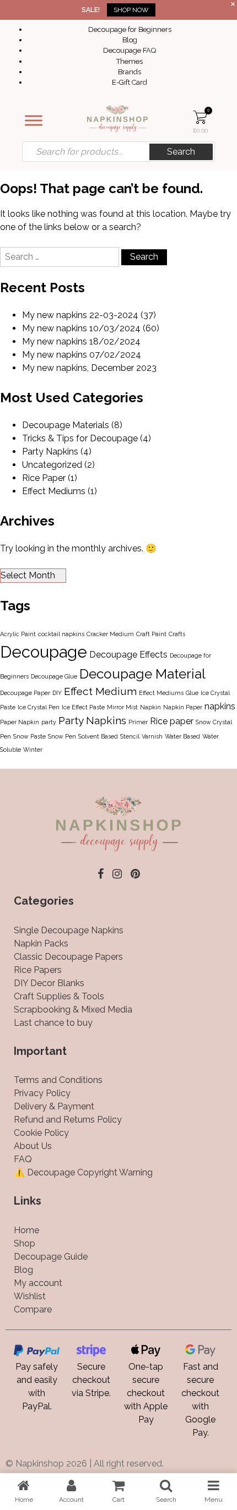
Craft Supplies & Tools (59, 996)
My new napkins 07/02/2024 (81, 354)
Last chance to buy (53, 1022)
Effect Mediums (53, 491)
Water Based (182, 736)
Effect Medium (100, 691)
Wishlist (30, 1296)
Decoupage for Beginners (129, 29)
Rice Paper (44, 478)
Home (26, 1230)
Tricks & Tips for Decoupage (80, 438)
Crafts (177, 634)
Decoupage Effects (128, 654)
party (48, 722)
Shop (24, 1243)
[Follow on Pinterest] (135, 873)
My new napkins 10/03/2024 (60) (90, 328)
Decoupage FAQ (129, 50)
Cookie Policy (41, 1133)
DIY (57, 693)
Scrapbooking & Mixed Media (73, 1009)
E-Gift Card (129, 82)
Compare (33, 1309)
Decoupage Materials (65, 425)
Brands (129, 72)
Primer (138, 722)
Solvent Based (98, 736)
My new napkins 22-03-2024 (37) (89, 315)
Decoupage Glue (54, 676)
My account (38, 1283)
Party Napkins (50, 451)
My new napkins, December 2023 (89, 368)
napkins (219, 706)
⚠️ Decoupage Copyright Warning (83, 1172)
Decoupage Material (142, 674)
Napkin (150, 707)
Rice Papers (38, 970)
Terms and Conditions (58, 1080)
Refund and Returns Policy (68, 1119)
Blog (129, 40)
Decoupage (43, 651)
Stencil (129, 736)
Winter (32, 749)
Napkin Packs (41, 943)
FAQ (23, 1159)
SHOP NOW (131, 10)
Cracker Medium (110, 634)
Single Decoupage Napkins (68, 930)
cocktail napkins (61, 634)
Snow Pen (62, 736)
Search (181, 151)
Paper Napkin (19, 722)
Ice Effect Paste (83, 707)
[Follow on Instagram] (117, 873)
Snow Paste (29, 736)
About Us (33, 1146)
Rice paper (171, 721)
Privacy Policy (42, 1093)
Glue (192, 693)
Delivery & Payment (54, 1106)
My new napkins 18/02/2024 (81, 341)
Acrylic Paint (18, 634)
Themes (129, 61)
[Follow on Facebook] (101, 873)
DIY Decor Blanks (49, 983)
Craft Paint (151, 634)
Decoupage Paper (25, 693)
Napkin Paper (182, 707)
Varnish (152, 736)
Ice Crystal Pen (39, 707)
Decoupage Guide (51, 1256)
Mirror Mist (122, 707)
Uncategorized (52, 464)
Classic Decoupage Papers (68, 956)
